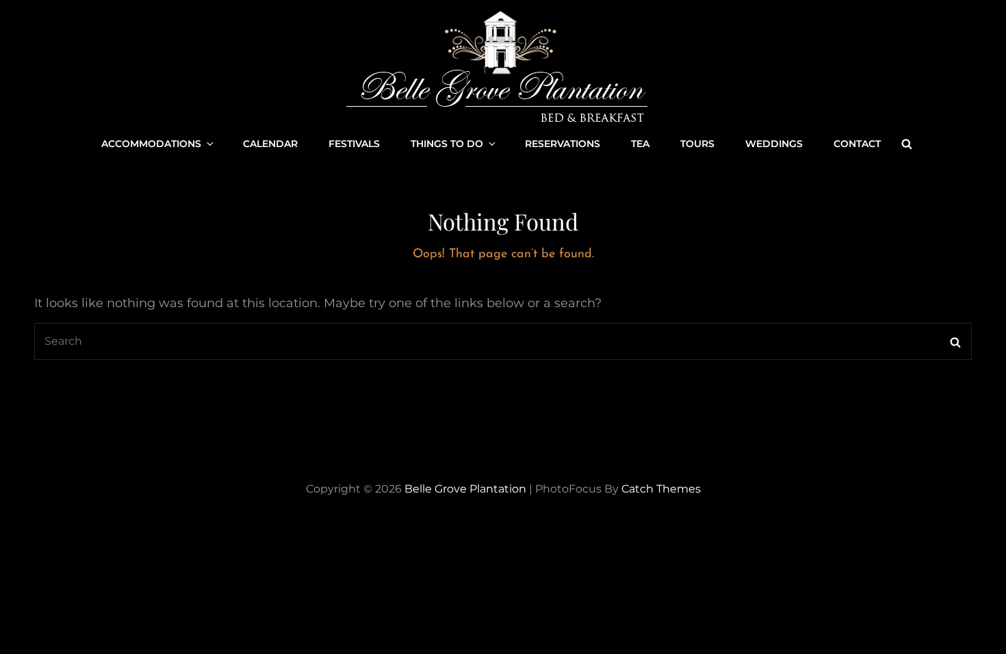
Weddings (774, 144)
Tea (640, 144)
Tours (697, 144)
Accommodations (151, 144)
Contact (857, 144)
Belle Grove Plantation (465, 488)
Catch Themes (661, 488)
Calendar (270, 144)
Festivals (354, 144)
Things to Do (447, 144)
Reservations (562, 144)
